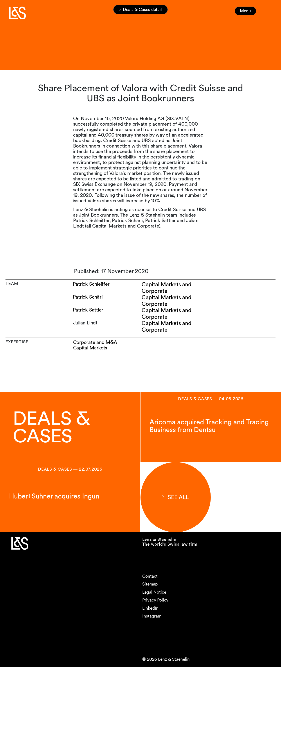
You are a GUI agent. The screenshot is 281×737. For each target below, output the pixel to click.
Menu (245, 10)
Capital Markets (90, 348)
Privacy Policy (155, 600)
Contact (150, 576)
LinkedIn (150, 608)
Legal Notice (154, 592)
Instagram (151, 616)
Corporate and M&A (95, 342)
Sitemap (150, 584)
